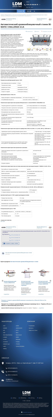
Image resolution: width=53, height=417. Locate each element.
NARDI (17, 337)
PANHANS (18, 339)
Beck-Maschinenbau (7, 335)
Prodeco (17, 341)
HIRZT (4, 346)
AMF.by (40, 398)
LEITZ (17, 330)
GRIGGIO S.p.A (6, 344)
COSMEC (5, 337)
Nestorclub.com (31, 414)
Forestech (5, 341)
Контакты (30, 328)
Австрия (3, 221)
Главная (2, 14)
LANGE (17, 325)
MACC (17, 332)
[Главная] (16, 6)
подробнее (6, 294)
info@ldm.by (9, 379)
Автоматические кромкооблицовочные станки (37, 14)
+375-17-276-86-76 (15, 240)
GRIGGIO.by (23, 398)
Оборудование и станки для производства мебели (15, 14)
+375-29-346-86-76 (31, 4)
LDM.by (14, 398)
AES (4, 330)
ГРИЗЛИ (17, 344)
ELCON (4, 339)
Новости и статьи (32, 330)
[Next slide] (49, 281)
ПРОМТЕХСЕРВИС (20, 346)
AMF (4, 332)
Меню (27, 11)
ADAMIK (5, 328)
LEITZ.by (32, 398)
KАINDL (5, 348)
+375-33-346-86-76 (15, 237)
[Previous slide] (3, 281)
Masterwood (18, 335)
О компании (31, 325)
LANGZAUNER (19, 328)
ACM (4, 325)
